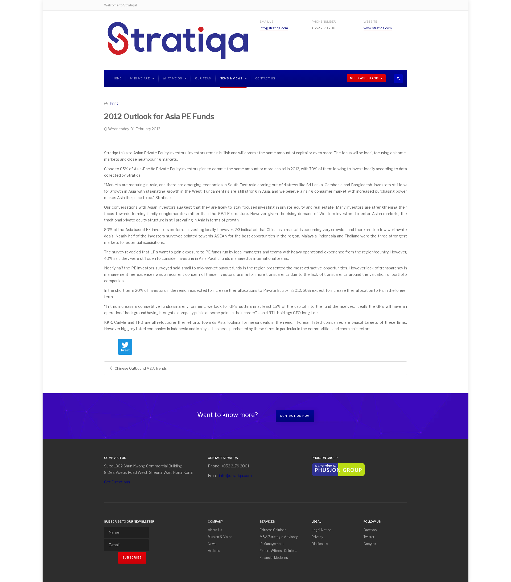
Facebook (371, 530)
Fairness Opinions (273, 530)
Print (114, 103)
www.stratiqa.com (378, 28)
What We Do (173, 78)
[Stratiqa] (177, 40)
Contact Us (265, 78)
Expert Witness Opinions (278, 551)
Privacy (317, 537)
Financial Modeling (274, 558)
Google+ (370, 544)
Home (117, 78)
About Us (215, 530)
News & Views (231, 78)
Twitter (369, 537)
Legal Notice (321, 530)
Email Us (267, 21)
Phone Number (324, 21)
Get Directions (117, 482)
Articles (214, 551)
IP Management (272, 544)
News (212, 544)
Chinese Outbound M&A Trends (141, 368)
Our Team (203, 78)
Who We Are (140, 78)
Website (370, 21)
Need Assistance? (366, 78)
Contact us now (295, 416)
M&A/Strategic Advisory (279, 537)
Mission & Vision (220, 537)
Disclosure (320, 544)
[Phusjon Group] (338, 469)
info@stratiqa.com (274, 28)
